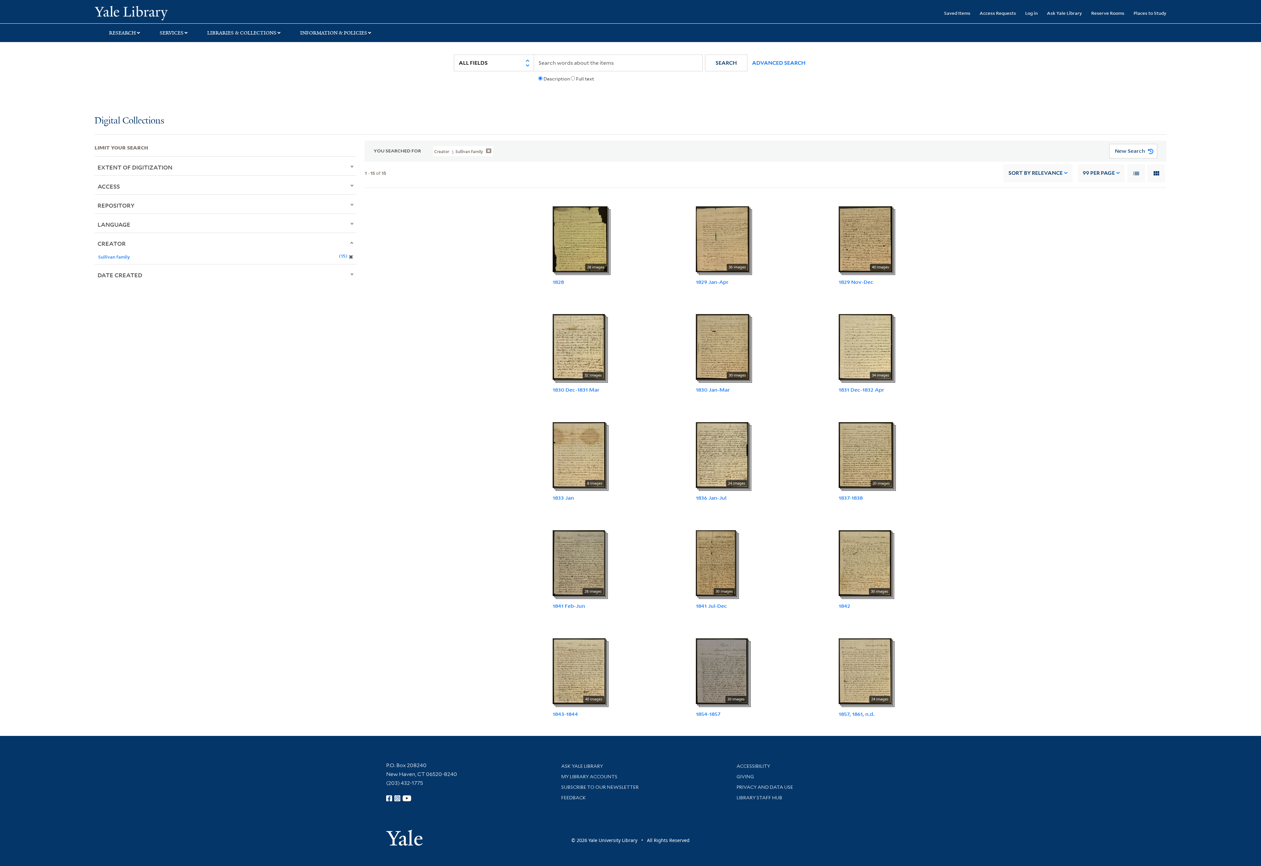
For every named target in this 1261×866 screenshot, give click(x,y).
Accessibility (753, 766)
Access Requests (998, 13)
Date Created (120, 275)
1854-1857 (708, 714)
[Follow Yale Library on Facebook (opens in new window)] (389, 798)
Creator (112, 243)
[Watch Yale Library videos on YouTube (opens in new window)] (407, 798)
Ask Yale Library (1064, 13)
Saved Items (957, 13)
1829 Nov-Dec (856, 282)
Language (114, 224)
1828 (558, 282)
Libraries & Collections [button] (242, 33)
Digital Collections (129, 121)
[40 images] (865, 238)
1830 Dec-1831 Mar (576, 389)
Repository (116, 205)
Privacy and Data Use (765, 787)
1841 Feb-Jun (569, 606)
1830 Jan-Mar (713, 389)
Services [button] (172, 33)
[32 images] (579, 346)
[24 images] (722, 454)
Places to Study (1150, 13)
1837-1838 (851, 497)
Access (109, 186)
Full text (585, 78)
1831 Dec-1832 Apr (861, 389)
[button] (726, 63)
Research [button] (122, 33)
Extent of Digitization (135, 167)
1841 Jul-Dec (711, 606)
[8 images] (579, 454)
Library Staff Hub (759, 797)
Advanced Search (779, 63)
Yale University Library (175, 12)
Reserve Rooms (1107, 13)
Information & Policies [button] (333, 33)
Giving (745, 776)
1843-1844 (565, 714)
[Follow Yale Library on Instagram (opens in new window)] (397, 798)
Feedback (573, 797)
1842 (844, 606)
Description (556, 78)
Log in (1031, 13)
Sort (1035, 173)
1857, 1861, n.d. (856, 714)
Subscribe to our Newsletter (600, 787)
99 (1099, 173)
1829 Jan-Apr (712, 282)
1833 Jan (563, 497)
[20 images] (866, 454)
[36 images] (722, 238)
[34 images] (865, 346)
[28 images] (580, 238)
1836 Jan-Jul (711, 497)
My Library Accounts (589, 776)
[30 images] (722, 346)
